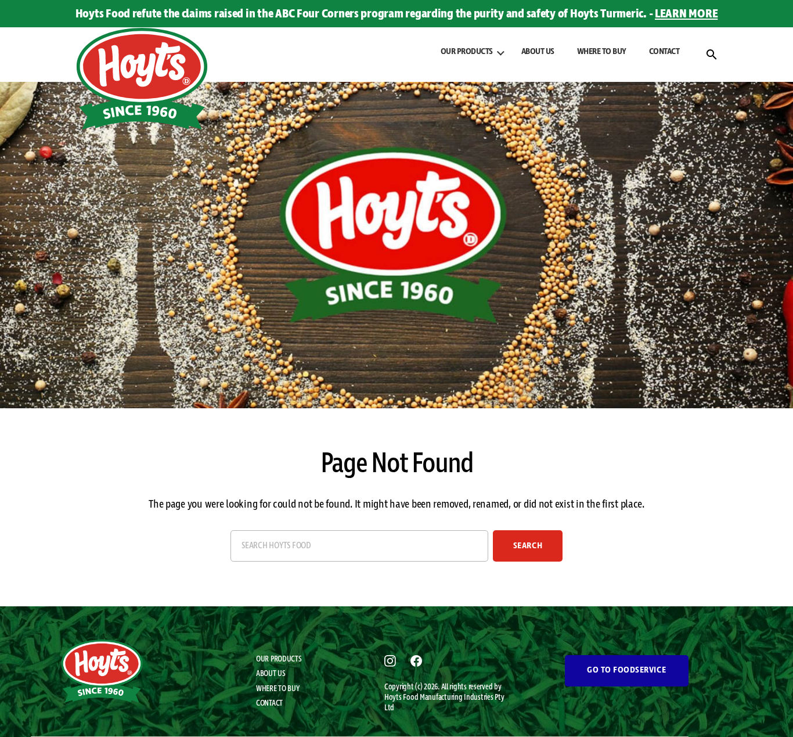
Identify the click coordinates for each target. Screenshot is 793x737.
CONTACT (664, 51)
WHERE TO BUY (601, 51)
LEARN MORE (686, 14)
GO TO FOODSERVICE (626, 670)
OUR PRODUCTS (279, 659)
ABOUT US (537, 51)
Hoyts (393, 697)
